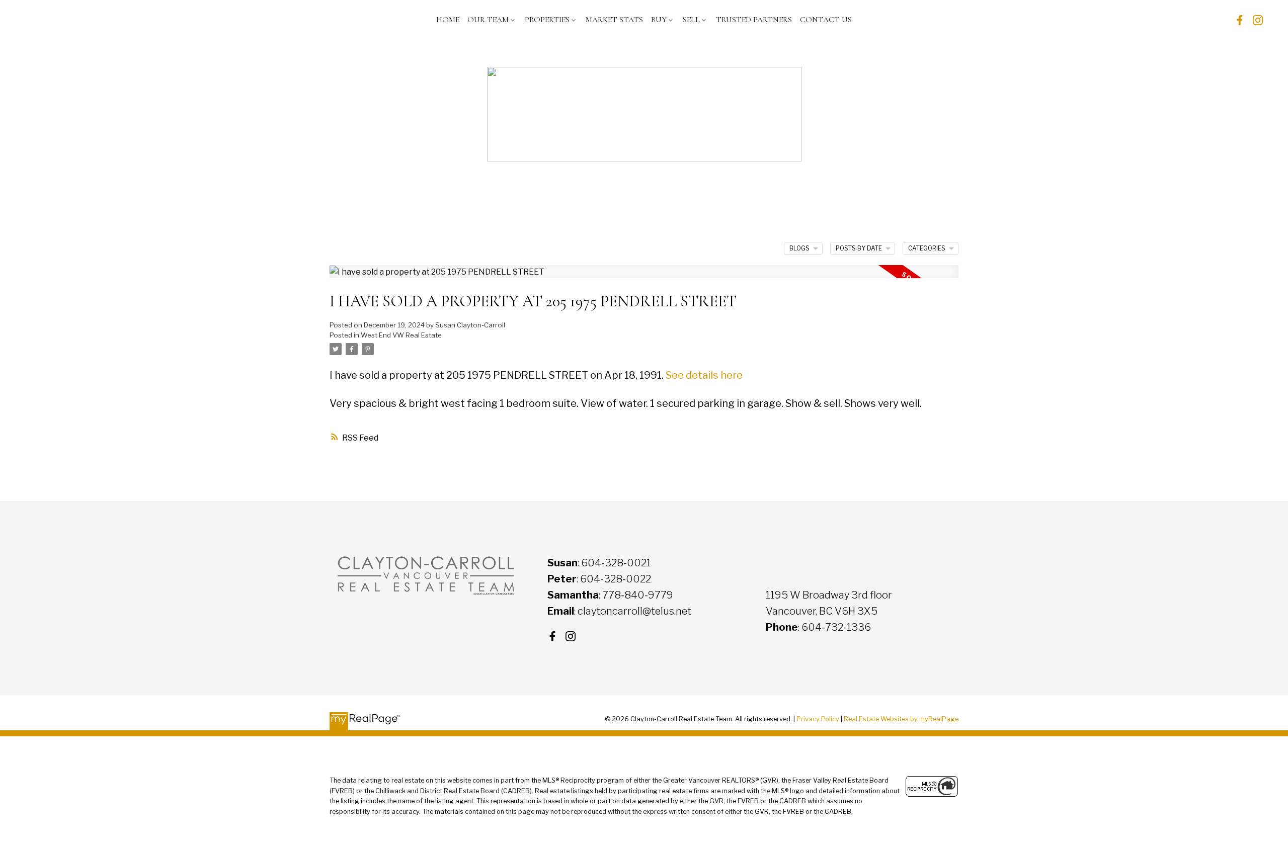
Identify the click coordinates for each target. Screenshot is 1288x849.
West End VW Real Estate (401, 335)
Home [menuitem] (447, 20)
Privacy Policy (817, 719)
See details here (704, 375)
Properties (547, 20)
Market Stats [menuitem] (614, 20)
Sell (691, 20)
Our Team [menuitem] (488, 20)
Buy (659, 20)
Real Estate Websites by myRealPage (901, 719)
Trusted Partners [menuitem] (754, 20)
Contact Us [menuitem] (826, 20)
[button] (1240, 20)
